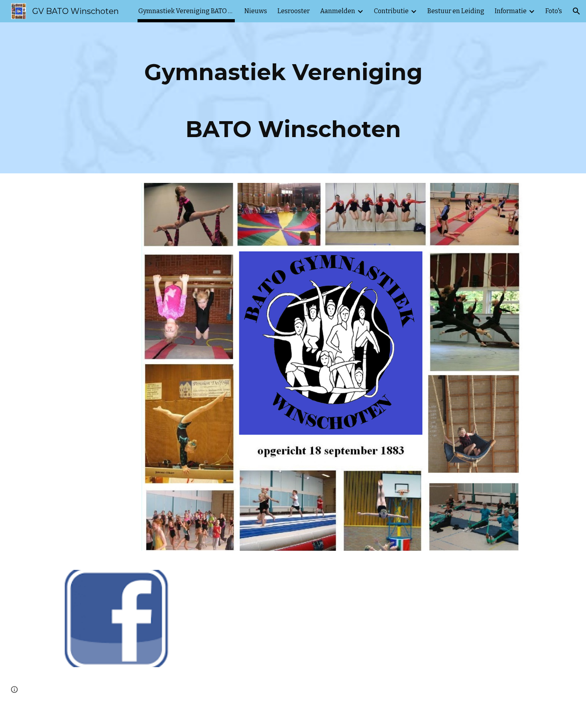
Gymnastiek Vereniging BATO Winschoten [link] (186, 11)
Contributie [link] (391, 11)
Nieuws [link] (255, 11)
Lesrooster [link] (293, 11)
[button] (576, 11)
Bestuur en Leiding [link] (455, 11)
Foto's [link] (553, 11)
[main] (293, 98)
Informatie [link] (511, 11)
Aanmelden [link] (337, 11)
